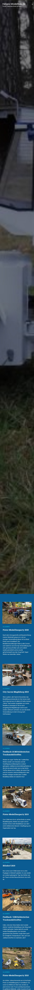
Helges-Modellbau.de (13, 4)
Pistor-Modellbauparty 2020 (16, 630)
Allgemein (6, 626)
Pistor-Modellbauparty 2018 (16, 975)
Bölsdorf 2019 (9, 865)
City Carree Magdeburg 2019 (16, 692)
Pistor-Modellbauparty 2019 (16, 814)
